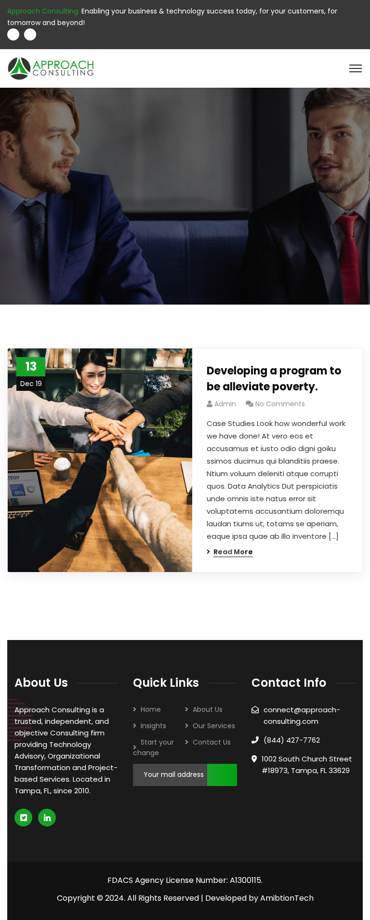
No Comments (280, 404)
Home (151, 709)
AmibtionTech (287, 898)
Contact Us (212, 742)
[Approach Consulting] (50, 68)
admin (225, 404)
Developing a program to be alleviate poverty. (274, 378)
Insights (153, 726)
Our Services (214, 726)
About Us (208, 709)
